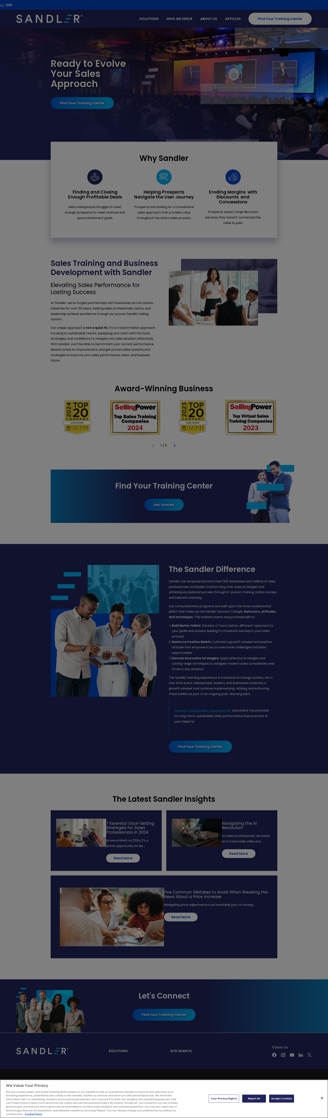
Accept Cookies (281, 1098)
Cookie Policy (33, 1114)
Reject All (254, 1098)
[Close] (322, 1098)
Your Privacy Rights (224, 1098)
